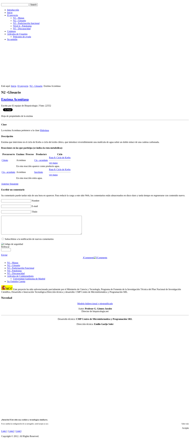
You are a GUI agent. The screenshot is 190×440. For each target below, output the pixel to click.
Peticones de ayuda (22, 36)
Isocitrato (38, 172)
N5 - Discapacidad (22, 28)
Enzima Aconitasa (15, 99)
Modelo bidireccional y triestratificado (95, 303)
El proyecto (12, 15)
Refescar (5, 247)
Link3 (18, 431)
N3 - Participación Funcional (20, 268)
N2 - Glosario (19, 20)
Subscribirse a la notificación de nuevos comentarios (29, 239)
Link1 (4, 431)
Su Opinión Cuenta (16, 281)
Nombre (35, 200)
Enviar (4, 255)
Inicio (9, 12)
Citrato (5, 160)
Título (34, 211)
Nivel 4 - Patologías (22, 26)
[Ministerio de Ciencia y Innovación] (7, 289)
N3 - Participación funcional (26, 23)
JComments (88, 257)
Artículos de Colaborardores (20, 276)
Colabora (11, 31)
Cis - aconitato (41, 160)
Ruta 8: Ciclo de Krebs (60, 157)
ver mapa (53, 163)
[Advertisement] (90, 64)
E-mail (35, 206)
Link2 (11, 431)
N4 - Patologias (14, 270)
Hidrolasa (44, 130)
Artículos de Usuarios (17, 34)
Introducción (13, 10)
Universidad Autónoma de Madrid (29, 278)
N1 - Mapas (18, 18)
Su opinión (12, 39)
